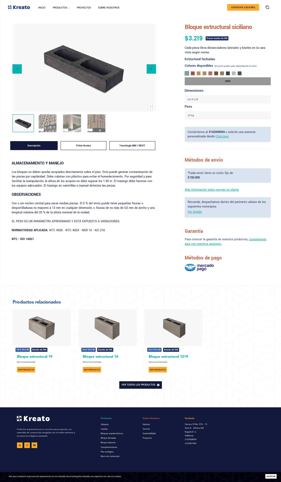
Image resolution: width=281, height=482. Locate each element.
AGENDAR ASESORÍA (243, 7)
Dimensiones (194, 90)
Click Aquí (222, 136)
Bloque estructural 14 (100, 357)
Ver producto (26, 369)
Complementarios (109, 447)
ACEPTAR (271, 476)
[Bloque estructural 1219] (173, 328)
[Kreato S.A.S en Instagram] (27, 445)
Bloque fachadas (108, 438)
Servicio (146, 429)
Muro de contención (110, 456)
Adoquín (105, 424)
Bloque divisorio (108, 443)
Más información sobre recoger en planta (212, 190)
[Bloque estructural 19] (42, 328)
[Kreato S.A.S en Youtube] (34, 445)
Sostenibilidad (149, 434)
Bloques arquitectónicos (112, 434)
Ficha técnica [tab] (83, 145)
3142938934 (217, 132)
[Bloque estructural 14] (107, 328)
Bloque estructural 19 (34, 357)
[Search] (267, 7)
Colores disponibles (221, 65)
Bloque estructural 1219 (168, 357)
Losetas (104, 429)
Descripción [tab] (34, 145)
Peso (188, 106)
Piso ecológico (107, 452)
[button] (151, 69)
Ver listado (195, 212)
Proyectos (147, 438)
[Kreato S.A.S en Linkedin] (20, 445)
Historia (146, 424)
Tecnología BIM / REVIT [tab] (132, 145)
